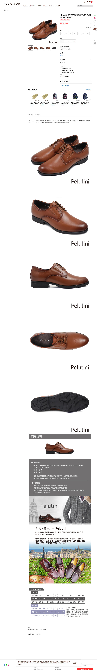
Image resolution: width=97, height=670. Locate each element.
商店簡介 (35, 667)
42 (75, 33)
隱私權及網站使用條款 (38, 669)
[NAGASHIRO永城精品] (12, 4)
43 (79, 33)
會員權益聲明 (58, 669)
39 (62, 33)
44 (83, 33)
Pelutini (62, 55)
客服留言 (57, 667)
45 (87, 33)
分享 (63, 85)
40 (66, 33)
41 (70, 33)
